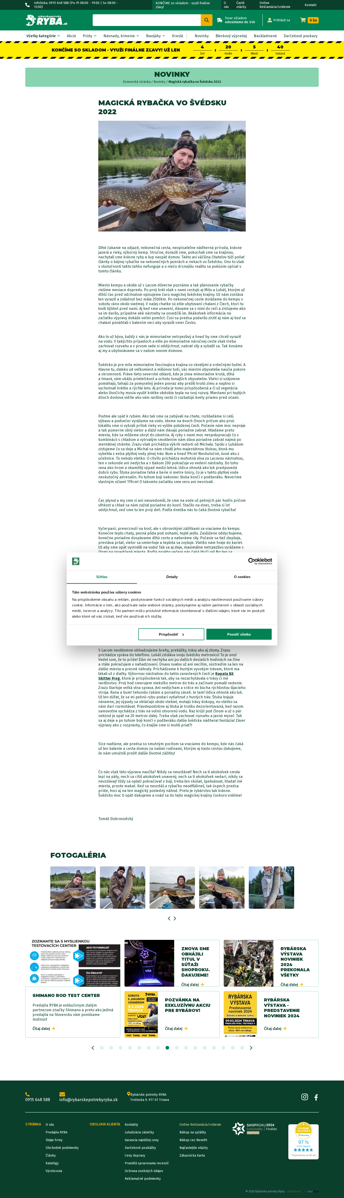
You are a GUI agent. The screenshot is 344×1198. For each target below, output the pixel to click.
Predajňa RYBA (56, 1132)
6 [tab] (148, 1048)
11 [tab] (195, 1048)
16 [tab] (242, 1048)
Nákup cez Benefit (193, 1140)
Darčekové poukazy (301, 36)
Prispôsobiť (168, 634)
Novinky (202, 36)
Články (51, 1156)
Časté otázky (241, 5)
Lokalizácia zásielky (139, 1132)
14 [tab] (223, 1048)
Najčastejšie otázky (193, 1148)
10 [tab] (186, 1048)
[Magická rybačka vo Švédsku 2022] (73, 887)
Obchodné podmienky (62, 1148)
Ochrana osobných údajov (144, 1171)
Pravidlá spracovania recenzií (146, 1163)
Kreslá (177, 36)
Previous (169, 919)
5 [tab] (139, 1048)
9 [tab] (176, 1048)
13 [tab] (214, 1048)
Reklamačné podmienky (143, 1179)
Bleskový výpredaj (231, 36)
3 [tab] (120, 1048)
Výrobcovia (54, 1171)
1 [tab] (101, 1048)
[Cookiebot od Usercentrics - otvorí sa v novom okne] (251, 561)
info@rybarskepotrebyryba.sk (88, 1099)
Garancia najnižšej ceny (142, 1140)
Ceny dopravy (135, 1156)
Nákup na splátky (192, 1132)
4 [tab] (129, 1048)
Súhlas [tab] (102, 577)
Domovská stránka (136, 82)
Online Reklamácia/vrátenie (275, 5)
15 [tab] (232, 1048)
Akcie (71, 36)
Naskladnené (265, 36)
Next (174, 919)
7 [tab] (157, 1048)
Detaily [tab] (172, 577)
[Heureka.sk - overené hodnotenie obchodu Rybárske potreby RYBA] (303, 1140)
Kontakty (131, 1125)
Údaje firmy (54, 1140)
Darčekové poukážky (140, 1148)
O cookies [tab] (242, 577)
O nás (226, 5)
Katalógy (52, 1163)
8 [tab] (167, 1048)
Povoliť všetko (239, 634)
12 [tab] (204, 1048)
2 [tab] (111, 1048)
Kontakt (310, 5)
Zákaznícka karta (192, 1156)
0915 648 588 (37, 1099)
